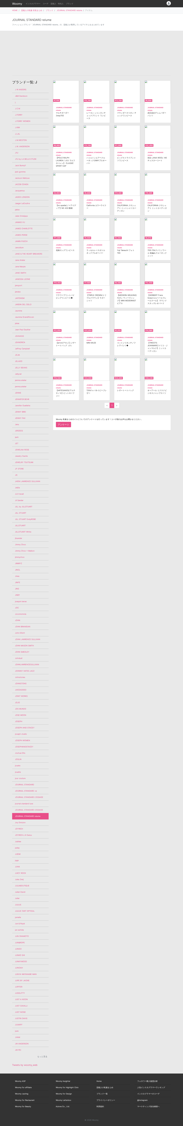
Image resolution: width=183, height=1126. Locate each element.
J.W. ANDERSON (22, 146)
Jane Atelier (20, 260)
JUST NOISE (20, 1012)
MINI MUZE (91, 343)
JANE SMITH (20, 273)
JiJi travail (19, 494)
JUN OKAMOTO (22, 936)
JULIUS (18, 905)
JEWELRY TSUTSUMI (24, 462)
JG (16, 475)
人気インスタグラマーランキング (151, 1087)
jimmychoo (19, 557)
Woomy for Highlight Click (67, 1087)
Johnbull (18, 658)
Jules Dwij (19, 879)
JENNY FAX (20, 418)
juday (17, 848)
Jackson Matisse (22, 178)
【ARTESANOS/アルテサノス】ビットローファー (65, 393)
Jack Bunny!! (20, 165)
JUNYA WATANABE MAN (26, 974)
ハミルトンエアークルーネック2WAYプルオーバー (96, 160)
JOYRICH (19, 829)
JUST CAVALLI (21, 1006)
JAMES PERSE (21, 235)
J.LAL (17, 134)
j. (15, 102)
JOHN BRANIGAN (22, 627)
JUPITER (18, 987)
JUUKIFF (18, 1025)
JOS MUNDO (20, 709)
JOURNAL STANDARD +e (26, 791)
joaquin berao (21, 601)
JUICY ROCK (20, 873)
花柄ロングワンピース (65, 250)
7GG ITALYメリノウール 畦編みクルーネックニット (157, 253)
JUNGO (18, 949)
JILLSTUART (20, 525)
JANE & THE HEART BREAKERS (28, 254)
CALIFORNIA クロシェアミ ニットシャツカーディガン (126, 208)
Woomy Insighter (63, 1081)
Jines (17, 576)
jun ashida (19, 930)
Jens (17, 424)
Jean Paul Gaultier (22, 330)
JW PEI (18, 1050)
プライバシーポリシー (106, 1100)
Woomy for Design (64, 1094)
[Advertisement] (91, 53)
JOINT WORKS (21, 696)
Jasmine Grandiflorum (24, 317)
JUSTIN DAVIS (21, 1018)
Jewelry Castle (21, 456)
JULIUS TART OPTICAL (25, 911)
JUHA (17, 867)
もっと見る (42, 1056)
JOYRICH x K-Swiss (23, 835)
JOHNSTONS (20, 683)
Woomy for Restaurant (24, 1100)
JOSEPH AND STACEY (24, 728)
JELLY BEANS (21, 368)
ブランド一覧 (102, 1094)
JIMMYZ (18, 563)
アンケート (63, 424)
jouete (17, 766)
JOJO (17, 702)
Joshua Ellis (20, 753)
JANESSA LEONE (22, 279)
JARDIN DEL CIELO (23, 304)
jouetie (18, 772)
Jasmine (18, 311)
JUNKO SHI (20, 955)
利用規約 (100, 1106)
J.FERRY (18, 115)
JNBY (17, 595)
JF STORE (19, 469)
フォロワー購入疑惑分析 (147, 1081)
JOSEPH (18, 721)
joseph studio (21, 734)
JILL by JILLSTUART (23, 507)
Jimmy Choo (20, 544)
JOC (17, 608)
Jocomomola (20, 614)
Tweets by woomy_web (24, 1065)
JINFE (17, 582)
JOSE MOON (20, 715)
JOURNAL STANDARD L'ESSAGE (29, 797)
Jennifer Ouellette (22, 406)
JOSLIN (18, 759)
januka (17, 292)
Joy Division (20, 822)
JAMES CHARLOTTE (24, 228)
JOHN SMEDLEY (22, 652)
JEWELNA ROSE (22, 450)
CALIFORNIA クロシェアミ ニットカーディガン (157, 208)
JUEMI (17, 854)
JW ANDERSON (22, 1044)
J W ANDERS (20, 90)
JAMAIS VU (20, 222)
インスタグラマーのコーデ (148, 1094)
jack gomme (20, 172)
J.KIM (17, 127)
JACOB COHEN (21, 184)
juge (17, 860)
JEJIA (17, 355)
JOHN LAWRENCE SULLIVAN (27, 639)
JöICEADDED (20, 690)
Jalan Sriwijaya (21, 216)
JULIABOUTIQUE (22, 886)
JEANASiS (19, 336)
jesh (17, 437)
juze (16, 1031)
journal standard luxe (24, 804)
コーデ (45, 4)
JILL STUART (20, 513)
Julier (17, 898)
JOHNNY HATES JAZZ (24, 671)
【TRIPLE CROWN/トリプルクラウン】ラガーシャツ (96, 298)
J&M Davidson (21, 96)
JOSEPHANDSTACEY (24, 747)
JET (16, 443)
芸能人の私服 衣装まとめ (31, 10)
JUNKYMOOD (21, 961)
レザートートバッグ (125, 390)
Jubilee (18, 841)
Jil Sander (19, 500)
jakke (17, 210)
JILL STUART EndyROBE (25, 519)
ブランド (69, 4)
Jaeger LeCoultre (22, 203)
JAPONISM (19, 298)
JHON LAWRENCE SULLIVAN (27, 481)
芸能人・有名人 (57, 4)
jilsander (18, 538)
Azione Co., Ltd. (63, 1106)
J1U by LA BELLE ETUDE (25, 159)
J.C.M (17, 109)
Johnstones (20, 677)
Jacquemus (20, 191)
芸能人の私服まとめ (105, 1087)
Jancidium (19, 248)
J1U (16, 153)
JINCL (17, 570)
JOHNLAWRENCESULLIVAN (27, 664)
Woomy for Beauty (23, 1106)
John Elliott (20, 633)
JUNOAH (19, 968)
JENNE (18, 393)
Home (99, 1081)
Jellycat (18, 374)
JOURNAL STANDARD (24, 785)
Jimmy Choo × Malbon (24, 551)
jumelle (18, 917)
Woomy (17, 3)
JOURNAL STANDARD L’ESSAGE (29, 810)
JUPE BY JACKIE (22, 980)
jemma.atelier (20, 386)
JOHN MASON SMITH (24, 646)
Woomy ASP (20, 1081)
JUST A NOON (21, 999)
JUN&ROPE (20, 943)
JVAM (17, 1037)
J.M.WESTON (21, 140)
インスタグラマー (33, 4)
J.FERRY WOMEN (22, 121)
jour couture (20, 778)
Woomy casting (21, 1094)
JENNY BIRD (20, 412)
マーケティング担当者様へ (148, 1106)
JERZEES (19, 431)
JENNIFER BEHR (22, 399)
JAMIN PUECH (21, 241)
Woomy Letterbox (63, 1100)
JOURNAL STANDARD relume (69, 10)
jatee (17, 323)
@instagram (142, 1100)
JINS (17, 589)
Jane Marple (20, 267)
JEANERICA (20, 342)
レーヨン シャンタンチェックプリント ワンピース (96, 115)
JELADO (18, 361)
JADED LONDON (22, 197)
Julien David (20, 892)
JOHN (17, 620)
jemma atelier (20, 380)
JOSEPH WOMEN (22, 740)
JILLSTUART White (23, 532)
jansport (18, 285)
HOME (15, 10)
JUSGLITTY (20, 993)
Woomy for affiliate (23, 1087)
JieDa (17, 488)
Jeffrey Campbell (22, 349)
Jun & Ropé (20, 924)
